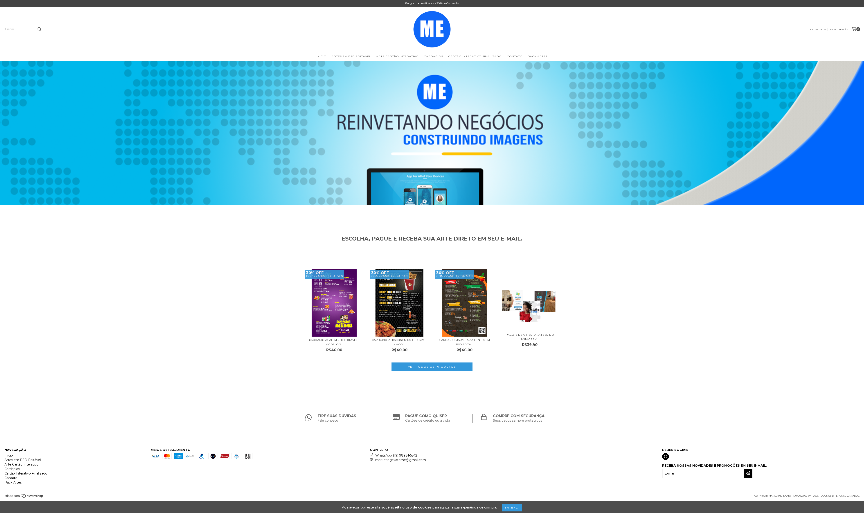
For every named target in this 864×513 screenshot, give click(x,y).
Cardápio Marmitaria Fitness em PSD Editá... (464, 342)
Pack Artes (537, 56)
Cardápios (433, 56)
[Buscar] (39, 29)
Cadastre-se (818, 29)
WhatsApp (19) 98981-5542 (396, 455)
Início (321, 56)
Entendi (512, 507)
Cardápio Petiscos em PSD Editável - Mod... (399, 342)
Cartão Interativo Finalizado (475, 56)
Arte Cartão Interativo (397, 56)
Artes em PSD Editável (351, 56)
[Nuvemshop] (24, 497)
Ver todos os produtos (432, 366)
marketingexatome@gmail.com (400, 460)
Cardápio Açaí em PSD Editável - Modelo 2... (334, 342)
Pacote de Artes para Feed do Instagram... (530, 337)
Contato (515, 56)
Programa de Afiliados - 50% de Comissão (432, 3)
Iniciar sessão (839, 29)
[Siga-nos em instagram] (665, 456)
